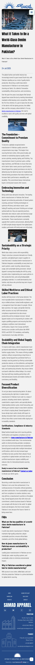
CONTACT (25, 599)
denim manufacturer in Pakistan (11, 111)
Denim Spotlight (25, 593)
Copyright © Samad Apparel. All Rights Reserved (17, 659)
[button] (31, 12)
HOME (9, 593)
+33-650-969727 (29, 643)
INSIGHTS (9, 599)
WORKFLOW (9, 596)
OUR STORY (25, 596)
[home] (17, 5)
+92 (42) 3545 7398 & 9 (27, 625)
